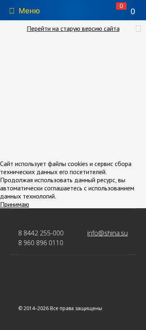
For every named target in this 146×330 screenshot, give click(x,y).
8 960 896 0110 (40, 242)
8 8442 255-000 (41, 233)
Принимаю (14, 204)
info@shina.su (107, 233)
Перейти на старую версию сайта (73, 28)
